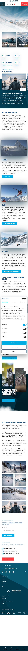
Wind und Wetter (23, 44)
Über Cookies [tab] (23, 302)
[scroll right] (25, 50)
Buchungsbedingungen (7, 601)
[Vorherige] (21, 89)
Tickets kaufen (8, 559)
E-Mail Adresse (4, 527)
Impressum (4, 598)
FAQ (3, 586)
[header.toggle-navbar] (2, 4)
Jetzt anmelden (8, 535)
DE (25, 571)
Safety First (7, 176)
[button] (7, 4)
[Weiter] (24, 89)
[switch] (25, 329)
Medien (3, 584)
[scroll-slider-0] (2, 369)
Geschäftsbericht (5, 596)
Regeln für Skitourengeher (11, 271)
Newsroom (4, 581)
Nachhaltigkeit (5, 576)
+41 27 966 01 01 (7, 565)
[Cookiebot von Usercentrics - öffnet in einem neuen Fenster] (21, 298)
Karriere (3, 579)
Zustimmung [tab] (5, 302)
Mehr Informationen (9, 223)
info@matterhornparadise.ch (10, 568)
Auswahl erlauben (14, 347)
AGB (3, 603)
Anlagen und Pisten (8, 44)
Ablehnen (14, 351)
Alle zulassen (14, 342)
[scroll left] (23, 50)
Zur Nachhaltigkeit (9, 358)
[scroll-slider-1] (25, 369)
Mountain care (8, 400)
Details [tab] (14, 302)
